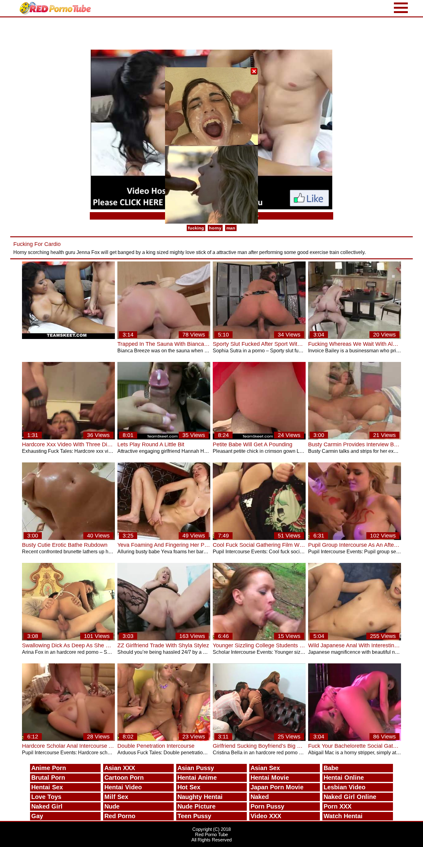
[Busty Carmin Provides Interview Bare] (354, 437)
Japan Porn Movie (277, 787)
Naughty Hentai (200, 796)
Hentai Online (344, 777)
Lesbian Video (344, 787)
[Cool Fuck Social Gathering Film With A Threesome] (259, 538)
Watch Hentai (343, 816)
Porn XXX (337, 806)
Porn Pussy (267, 806)
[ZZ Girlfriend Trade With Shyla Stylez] (163, 638)
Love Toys (46, 796)
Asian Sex (265, 768)
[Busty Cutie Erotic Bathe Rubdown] (68, 538)
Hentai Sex (47, 787)
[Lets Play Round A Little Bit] (163, 437)
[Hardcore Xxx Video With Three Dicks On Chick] (68, 437)
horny (215, 227)
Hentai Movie (270, 777)
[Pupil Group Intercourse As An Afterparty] (354, 538)
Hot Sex (188, 787)
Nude (112, 806)
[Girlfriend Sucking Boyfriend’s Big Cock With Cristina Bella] (259, 739)
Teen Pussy (194, 816)
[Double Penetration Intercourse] (163, 739)
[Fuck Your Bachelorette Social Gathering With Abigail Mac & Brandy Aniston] (354, 739)
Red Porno (119, 816)
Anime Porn (48, 768)
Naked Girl (47, 806)
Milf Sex (116, 796)
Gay (37, 816)
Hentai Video (123, 787)
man (230, 227)
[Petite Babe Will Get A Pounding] (259, 437)
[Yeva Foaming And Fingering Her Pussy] (163, 538)
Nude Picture (196, 806)
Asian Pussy (195, 768)
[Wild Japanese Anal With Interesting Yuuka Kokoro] (354, 638)
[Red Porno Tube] (56, 8)
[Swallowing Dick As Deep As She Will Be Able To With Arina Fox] (68, 638)
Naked (260, 796)
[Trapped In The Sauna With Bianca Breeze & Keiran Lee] (163, 337)
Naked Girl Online (350, 796)
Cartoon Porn (124, 777)
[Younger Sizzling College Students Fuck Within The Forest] (259, 638)
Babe (331, 768)
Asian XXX (119, 768)
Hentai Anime (197, 777)
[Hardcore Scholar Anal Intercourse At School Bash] (68, 739)
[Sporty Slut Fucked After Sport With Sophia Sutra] (259, 337)
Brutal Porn (48, 777)
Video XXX (266, 816)
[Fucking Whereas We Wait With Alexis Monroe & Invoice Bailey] (354, 337)
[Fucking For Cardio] (68, 337)
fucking (196, 227)
